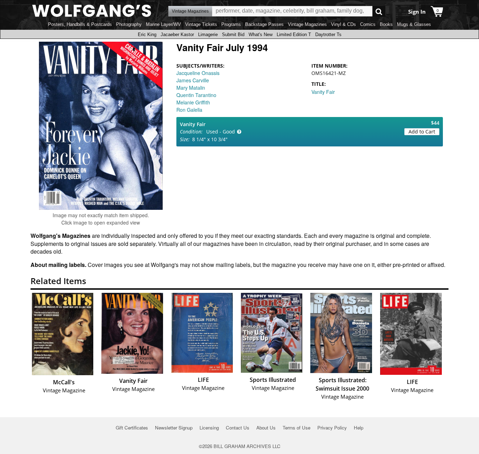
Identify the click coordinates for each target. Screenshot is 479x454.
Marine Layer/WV (163, 24)
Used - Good (220, 131)
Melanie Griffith (193, 102)
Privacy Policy (332, 428)
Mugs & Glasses (414, 24)
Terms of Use (296, 428)
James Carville (192, 80)
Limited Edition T (294, 34)
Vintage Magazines (307, 24)
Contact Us (237, 428)
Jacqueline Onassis (198, 72)
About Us (266, 428)
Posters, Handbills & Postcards (80, 24)
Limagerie (208, 34)
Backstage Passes (264, 24)
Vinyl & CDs (343, 24)
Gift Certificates (132, 428)
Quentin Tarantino (196, 94)
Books (386, 24)
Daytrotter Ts (328, 34)
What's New (260, 34)
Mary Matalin (190, 87)
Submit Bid (233, 34)
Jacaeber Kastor (177, 34)
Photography (129, 24)
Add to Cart (422, 131)
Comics (368, 24)
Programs (231, 24)
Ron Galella (189, 109)
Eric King (147, 34)
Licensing (209, 428)
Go (378, 11)
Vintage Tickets (201, 24)
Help (358, 428)
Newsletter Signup (174, 428)
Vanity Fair (323, 91)
